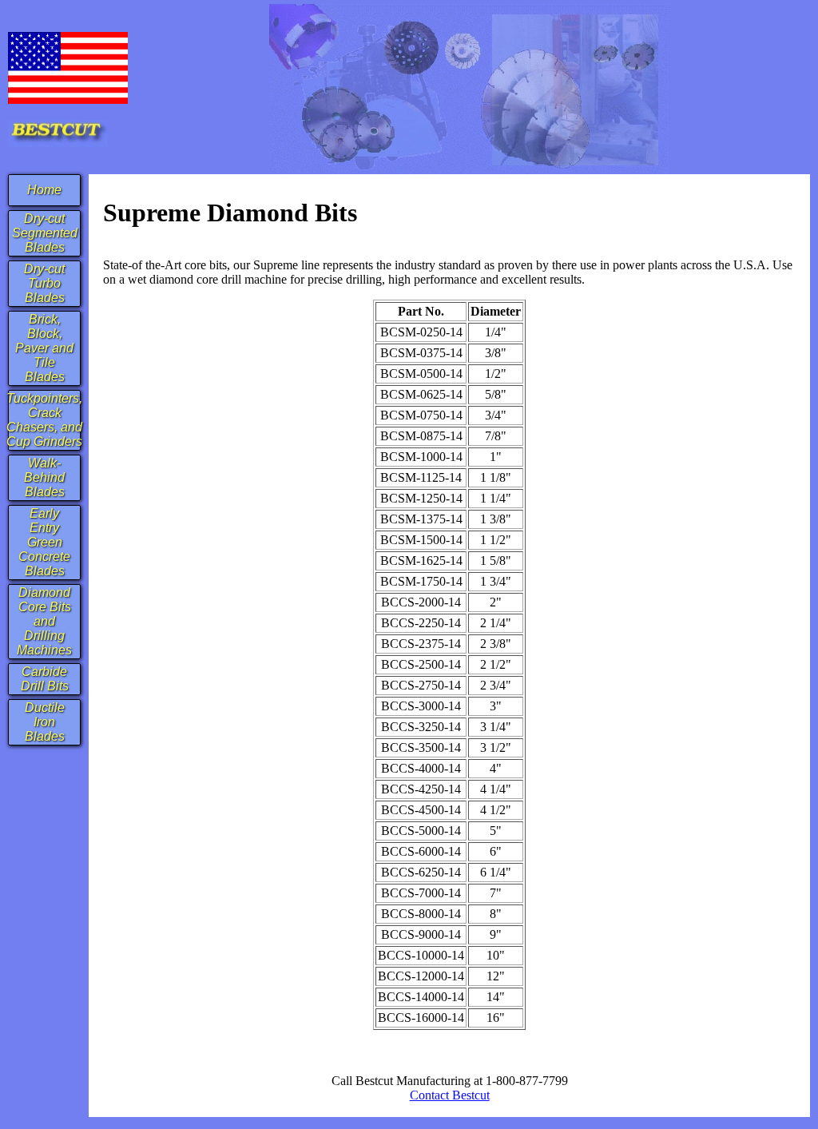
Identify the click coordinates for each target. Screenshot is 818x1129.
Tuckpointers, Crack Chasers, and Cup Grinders (44, 420)
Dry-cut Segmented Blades (44, 233)
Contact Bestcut (450, 1095)
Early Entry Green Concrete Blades (44, 542)
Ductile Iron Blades (45, 722)
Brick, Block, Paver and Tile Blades (44, 348)
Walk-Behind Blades (44, 477)
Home (44, 190)
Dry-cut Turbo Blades (44, 283)
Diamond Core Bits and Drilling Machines (44, 621)
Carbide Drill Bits (45, 679)
